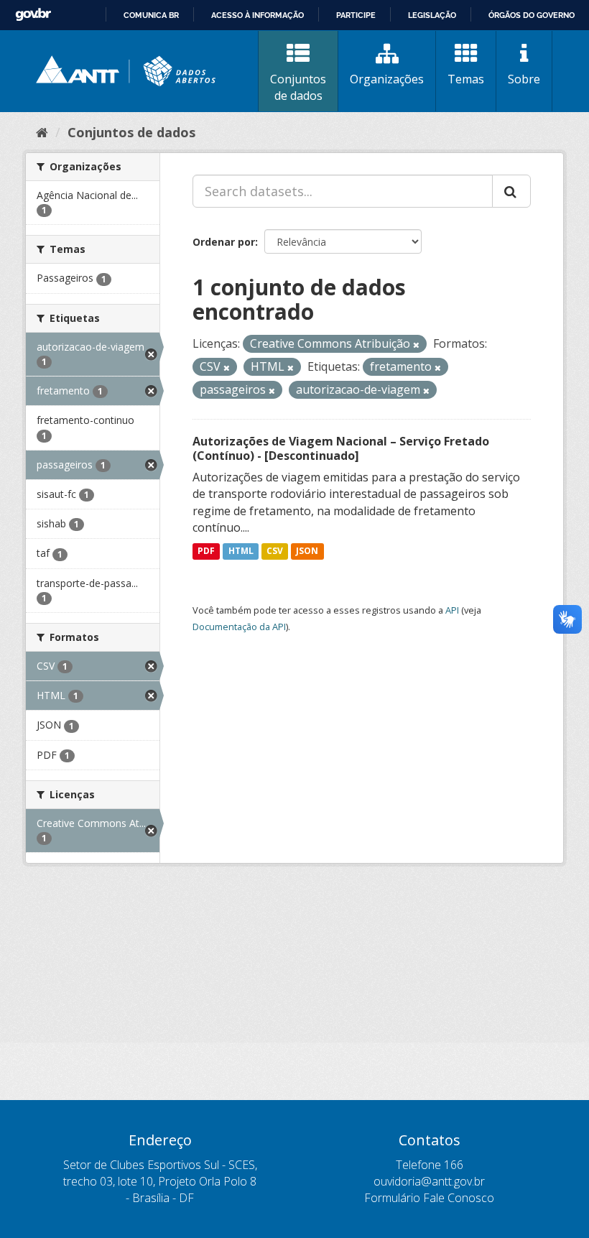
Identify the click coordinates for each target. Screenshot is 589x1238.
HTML (241, 551)
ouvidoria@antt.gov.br (429, 1181)
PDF (206, 551)
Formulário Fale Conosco (429, 1198)
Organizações (387, 79)
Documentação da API (239, 626)
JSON (307, 551)
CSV (274, 551)
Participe (356, 15)
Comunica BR (151, 15)
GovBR (33, 15)
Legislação (432, 15)
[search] (511, 191)
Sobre (524, 79)
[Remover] (416, 344)
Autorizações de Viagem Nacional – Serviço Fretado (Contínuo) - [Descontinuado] (341, 448)
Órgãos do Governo (531, 15)
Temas (465, 79)
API (452, 610)
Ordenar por (224, 242)
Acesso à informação (257, 15)
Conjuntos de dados (298, 87)
